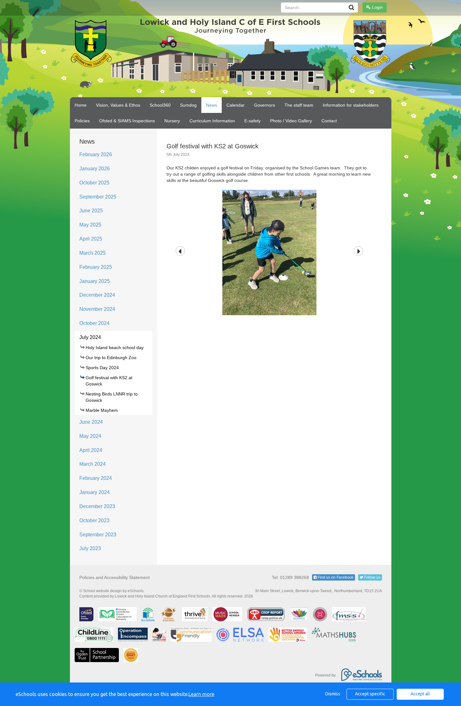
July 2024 (90, 337)
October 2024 (94, 323)
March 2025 (92, 253)
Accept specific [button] (370, 693)
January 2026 (94, 168)
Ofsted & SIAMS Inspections (127, 120)
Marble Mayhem (102, 410)
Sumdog (188, 105)
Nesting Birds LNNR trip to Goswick (112, 397)
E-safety (252, 120)
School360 (160, 105)
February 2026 (95, 154)
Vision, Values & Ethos (118, 105)
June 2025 (91, 210)
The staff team (298, 105)
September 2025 (97, 196)
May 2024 (90, 436)
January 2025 (94, 281)
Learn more (201, 694)
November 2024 (97, 309)
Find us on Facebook (335, 577)
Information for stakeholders (351, 105)
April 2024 (90, 450)
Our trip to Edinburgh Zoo (111, 357)
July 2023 (90, 548)
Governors (264, 105)
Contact (329, 120)
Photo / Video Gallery (291, 120)
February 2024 (95, 478)
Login (377, 7)
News (211, 105)
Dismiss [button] (332, 693)
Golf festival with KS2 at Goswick (109, 380)
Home (81, 105)
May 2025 (90, 224)
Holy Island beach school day (115, 347)
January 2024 (94, 492)
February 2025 (95, 267)
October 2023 (94, 520)
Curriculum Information (212, 120)
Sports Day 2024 (102, 367)
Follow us (371, 577)
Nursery (172, 120)
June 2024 (91, 422)
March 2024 (92, 464)
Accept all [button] (420, 693)
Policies (82, 120)
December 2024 (97, 295)
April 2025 (90, 239)
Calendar (235, 105)
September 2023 (97, 534)
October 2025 (94, 182)
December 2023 (97, 506)
